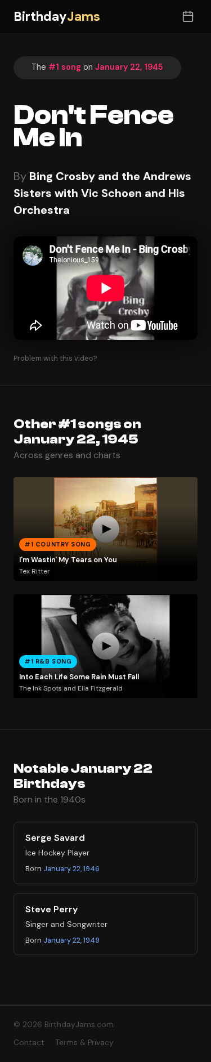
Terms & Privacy (85, 1042)
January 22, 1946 (71, 868)
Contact (29, 1042)
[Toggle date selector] (187, 16)
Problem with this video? (55, 358)
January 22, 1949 (71, 940)
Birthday (57, 16)
